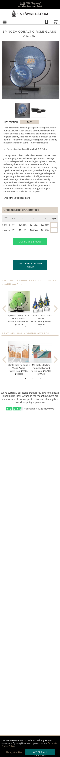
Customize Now (30, 241)
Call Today (30, 265)
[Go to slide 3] (40, 326)
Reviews (46, 408)
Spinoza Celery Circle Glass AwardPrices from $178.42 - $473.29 (19, 320)
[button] (4, 21)
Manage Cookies (14, 752)
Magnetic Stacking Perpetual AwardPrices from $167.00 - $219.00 (41, 369)
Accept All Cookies (40, 753)
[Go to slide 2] (33, 326)
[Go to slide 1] (25, 326)
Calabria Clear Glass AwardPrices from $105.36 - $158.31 (41, 320)
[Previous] (4, 308)
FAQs (29, 122)
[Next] (55, 308)
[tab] (11, 122)
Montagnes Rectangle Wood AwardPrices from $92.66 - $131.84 (19, 369)
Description (11, 122)
